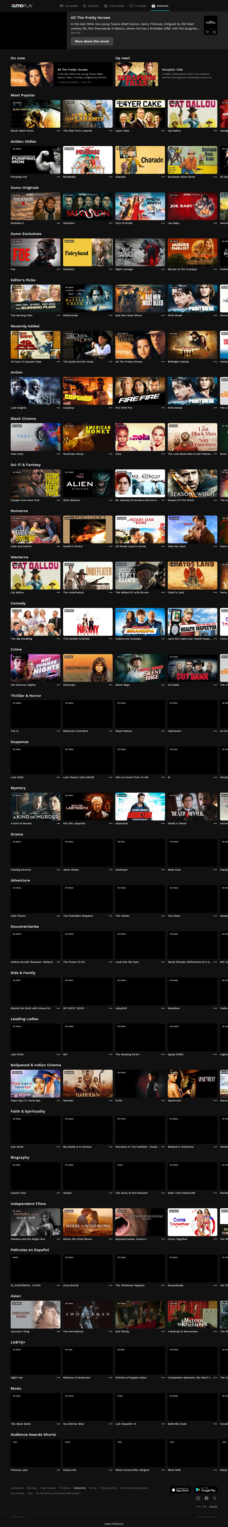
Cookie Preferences (114, 1524)
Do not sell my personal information (58, 1493)
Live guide (71, 5)
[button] (92, 41)
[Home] (22, 5)
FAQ (30, 1493)
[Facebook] (206, 1498)
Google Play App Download (205, 1490)
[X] (214, 1498)
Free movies (116, 5)
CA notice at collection (134, 1488)
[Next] (217, 113)
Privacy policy (108, 1488)
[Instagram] (198, 1498)
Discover (93, 5)
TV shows (140, 5)
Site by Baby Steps (207, 1517)
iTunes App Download (180, 1490)
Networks (162, 5)
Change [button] (213, 1506)
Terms (93, 1488)
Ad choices (17, 1493)
